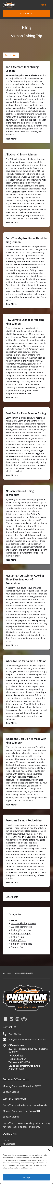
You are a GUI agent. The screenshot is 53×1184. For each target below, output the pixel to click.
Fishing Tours (18, 940)
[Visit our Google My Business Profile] (11, 1019)
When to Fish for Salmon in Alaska (26, 661)
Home (6, 1140)
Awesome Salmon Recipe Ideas (24, 820)
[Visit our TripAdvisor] (24, 1019)
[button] (48, 1149)
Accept (26, 1177)
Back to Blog (11, 55)
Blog (9, 973)
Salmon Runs (18, 947)
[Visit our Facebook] (5, 1019)
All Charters (9, 1143)
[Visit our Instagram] (17, 1019)
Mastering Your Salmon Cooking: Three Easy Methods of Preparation (25, 579)
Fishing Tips (17, 937)
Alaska (14, 920)
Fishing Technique (21, 933)
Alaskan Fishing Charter (23, 923)
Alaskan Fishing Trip (21, 926)
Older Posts (12, 896)
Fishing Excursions (21, 930)
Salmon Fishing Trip (21, 943)
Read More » (12, 138)
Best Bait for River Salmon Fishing (26, 413)
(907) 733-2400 (16, 1069)
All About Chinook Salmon (21, 154)
